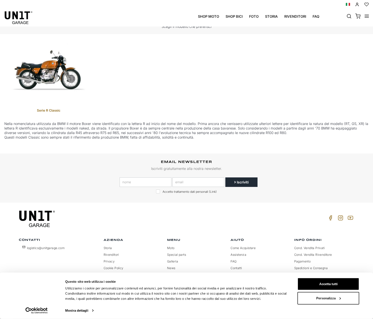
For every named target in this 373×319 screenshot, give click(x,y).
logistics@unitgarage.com (46, 248)
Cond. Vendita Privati (309, 248)
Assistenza (238, 254)
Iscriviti (242, 182)
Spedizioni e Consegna (311, 268)
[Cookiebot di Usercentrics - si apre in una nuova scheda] (36, 310)
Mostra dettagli (76, 310)
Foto (254, 16)
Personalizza (326, 298)
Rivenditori (295, 16)
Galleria (172, 261)
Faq (316, 16)
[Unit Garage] (37, 218)
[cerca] (349, 17)
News (171, 268)
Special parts (176, 254)
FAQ (234, 261)
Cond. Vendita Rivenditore (313, 254)
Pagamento (302, 261)
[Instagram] (339, 219)
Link (213, 191)
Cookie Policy (113, 268)
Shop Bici (234, 16)
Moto (171, 248)
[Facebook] (329, 219)
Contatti (236, 268)
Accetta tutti (328, 284)
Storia (271, 16)
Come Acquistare (243, 248)
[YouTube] (349, 219)
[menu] (366, 17)
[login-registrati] (357, 4)
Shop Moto (208, 16)
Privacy (109, 261)
